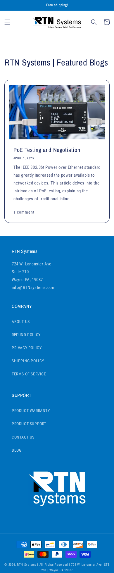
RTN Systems (27, 565)
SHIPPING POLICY (28, 361)
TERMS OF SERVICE (29, 374)
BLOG (16, 450)
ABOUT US (21, 321)
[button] (7, 22)
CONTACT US (23, 437)
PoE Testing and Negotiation (46, 150)
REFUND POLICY (26, 334)
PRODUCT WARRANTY (31, 410)
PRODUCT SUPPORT (29, 423)
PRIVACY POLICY (27, 347)
